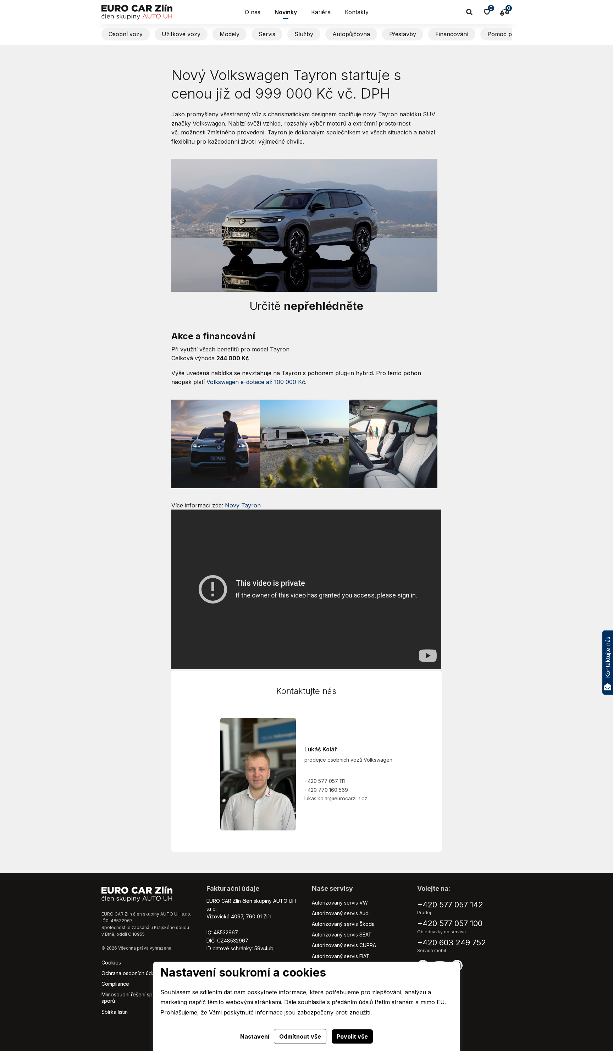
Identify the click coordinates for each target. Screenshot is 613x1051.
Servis (267, 34)
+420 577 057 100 (449, 923)
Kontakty (357, 12)
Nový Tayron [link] (243, 505)
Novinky (286, 12)
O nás (252, 12)
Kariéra (321, 12)
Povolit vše (352, 1036)
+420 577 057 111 (324, 781)
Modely (229, 34)
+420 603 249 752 (451, 942)
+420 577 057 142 (450, 904)
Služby (303, 34)
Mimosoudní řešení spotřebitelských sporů (143, 997)
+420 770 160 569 (326, 790)
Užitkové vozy (181, 34)
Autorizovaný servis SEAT (342, 935)
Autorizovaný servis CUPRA (344, 945)
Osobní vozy (126, 34)
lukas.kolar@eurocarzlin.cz (335, 798)
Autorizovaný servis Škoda (343, 924)
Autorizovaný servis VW (340, 903)
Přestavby (402, 34)
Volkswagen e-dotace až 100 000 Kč (255, 381)
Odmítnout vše (300, 1036)
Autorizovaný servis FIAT (341, 956)
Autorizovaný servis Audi (341, 913)
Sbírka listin (114, 1012)
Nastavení (254, 1036)
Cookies (111, 963)
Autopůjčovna (351, 34)
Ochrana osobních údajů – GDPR (139, 973)
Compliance (115, 984)
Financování (451, 34)
